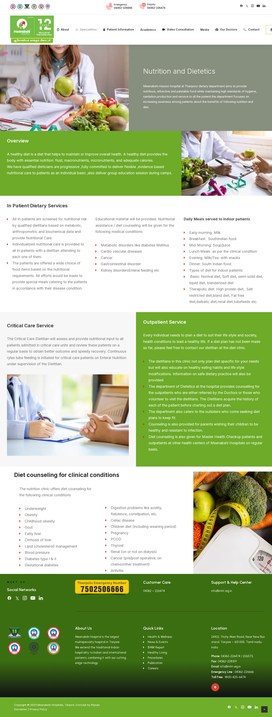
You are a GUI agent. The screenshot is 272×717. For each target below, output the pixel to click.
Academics (148, 29)
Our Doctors (228, 29)
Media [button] (204, 29)
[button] (241, 5)
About (65, 29)
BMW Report (156, 647)
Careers (153, 668)
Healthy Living (157, 652)
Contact (253, 29)
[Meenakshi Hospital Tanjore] (32, 30)
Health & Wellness (160, 637)
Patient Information (120, 29)
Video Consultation (180, 29)
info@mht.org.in (221, 591)
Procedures (155, 658)
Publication (155, 663)
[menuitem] (119, 6)
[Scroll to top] (264, 709)
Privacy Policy (38, 709)
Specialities (88, 29)
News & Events (158, 642)
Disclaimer (20, 709)
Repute (95, 704)
